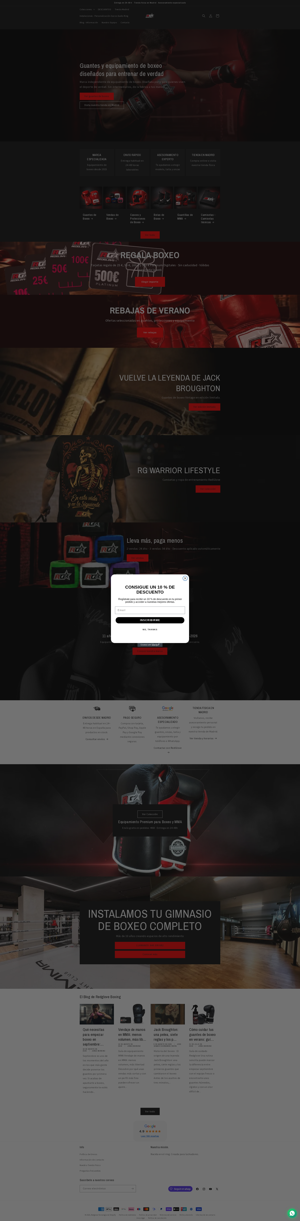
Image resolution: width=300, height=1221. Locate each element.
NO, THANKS (150, 630)
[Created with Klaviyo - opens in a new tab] (150, 645)
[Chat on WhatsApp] (292, 1213)
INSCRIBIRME (150, 620)
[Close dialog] (185, 578)
